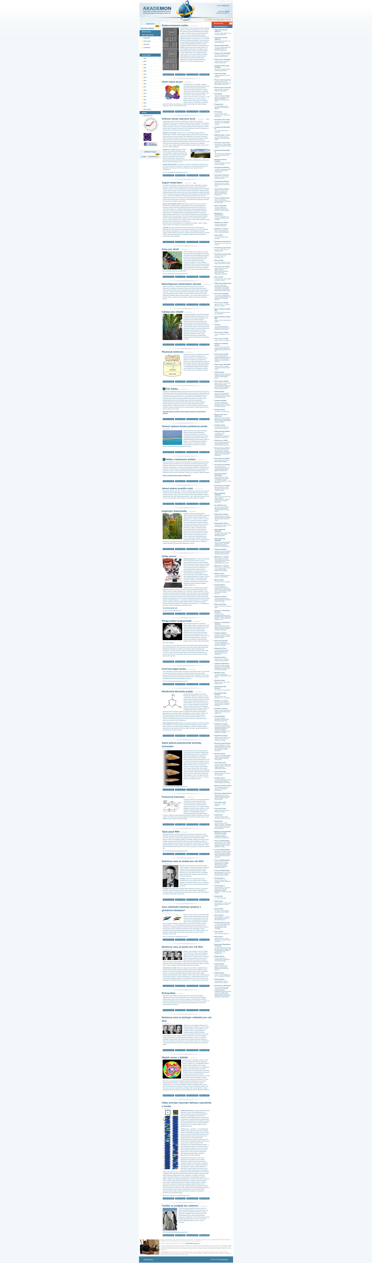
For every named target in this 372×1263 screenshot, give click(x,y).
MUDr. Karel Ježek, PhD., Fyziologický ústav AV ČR (176, 1195)
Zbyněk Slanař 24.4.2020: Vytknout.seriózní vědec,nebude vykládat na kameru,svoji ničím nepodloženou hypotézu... (222, 270)
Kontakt (223, 5)
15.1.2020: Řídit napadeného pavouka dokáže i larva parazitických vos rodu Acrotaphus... (222, 925)
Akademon (145, 1)
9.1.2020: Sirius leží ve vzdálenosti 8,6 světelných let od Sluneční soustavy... (222, 958)
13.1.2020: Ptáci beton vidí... (222, 932)
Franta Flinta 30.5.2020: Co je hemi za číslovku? (222, 40)
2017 (145, 87)
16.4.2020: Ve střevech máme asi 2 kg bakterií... (222, 311)
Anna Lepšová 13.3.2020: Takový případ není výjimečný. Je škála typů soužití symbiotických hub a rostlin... (222, 560)
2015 (145, 93)
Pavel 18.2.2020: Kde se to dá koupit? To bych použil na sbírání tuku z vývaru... (222, 738)
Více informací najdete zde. (170, 608)
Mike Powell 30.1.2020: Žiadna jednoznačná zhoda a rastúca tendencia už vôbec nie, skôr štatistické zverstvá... (223, 843)
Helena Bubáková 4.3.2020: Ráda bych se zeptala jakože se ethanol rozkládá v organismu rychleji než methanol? (223, 626)
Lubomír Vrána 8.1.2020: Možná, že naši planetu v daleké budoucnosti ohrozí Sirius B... (222, 967)
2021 (145, 74)
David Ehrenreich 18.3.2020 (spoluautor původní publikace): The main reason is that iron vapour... (223, 517)
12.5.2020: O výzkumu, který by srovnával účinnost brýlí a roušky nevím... (223, 170)
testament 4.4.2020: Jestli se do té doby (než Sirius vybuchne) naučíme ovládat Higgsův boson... (223, 375)
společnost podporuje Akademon (222, 12)
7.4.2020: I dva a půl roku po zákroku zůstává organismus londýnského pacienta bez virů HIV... (223, 347)
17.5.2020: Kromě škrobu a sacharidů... (222, 129)
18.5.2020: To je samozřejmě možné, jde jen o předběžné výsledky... (222, 122)
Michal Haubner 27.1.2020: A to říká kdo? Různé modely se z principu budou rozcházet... (223, 873)
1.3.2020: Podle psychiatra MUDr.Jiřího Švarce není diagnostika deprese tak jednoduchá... (222, 651)
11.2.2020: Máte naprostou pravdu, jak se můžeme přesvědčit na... (223, 788)
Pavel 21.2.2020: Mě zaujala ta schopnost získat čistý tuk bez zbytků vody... (223, 711)
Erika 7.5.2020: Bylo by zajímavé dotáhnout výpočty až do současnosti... (223, 200)
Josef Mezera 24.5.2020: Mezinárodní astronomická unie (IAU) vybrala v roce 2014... (223, 82)
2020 (145, 77)
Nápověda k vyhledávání (147, 28)
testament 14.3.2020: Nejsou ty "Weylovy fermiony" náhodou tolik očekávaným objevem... (223, 551)
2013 (145, 99)
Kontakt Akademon (223, 1259)
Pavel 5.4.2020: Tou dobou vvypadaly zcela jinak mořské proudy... (222, 367)
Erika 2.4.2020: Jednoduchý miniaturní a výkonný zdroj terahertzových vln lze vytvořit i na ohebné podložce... (223, 394)
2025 (145, 61)
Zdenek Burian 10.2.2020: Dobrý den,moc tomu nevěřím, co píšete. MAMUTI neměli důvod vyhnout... (223, 796)
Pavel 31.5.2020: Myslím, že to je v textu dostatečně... (223, 32)
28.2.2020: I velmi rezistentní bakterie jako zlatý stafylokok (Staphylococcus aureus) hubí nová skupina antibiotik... (222, 666)
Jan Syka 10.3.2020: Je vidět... (223, 580)
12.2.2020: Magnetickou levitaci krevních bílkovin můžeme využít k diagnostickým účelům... (223, 780)
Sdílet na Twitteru (204, 74)
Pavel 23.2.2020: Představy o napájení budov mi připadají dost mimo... (222, 703)
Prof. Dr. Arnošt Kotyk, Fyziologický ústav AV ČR (175, 172)
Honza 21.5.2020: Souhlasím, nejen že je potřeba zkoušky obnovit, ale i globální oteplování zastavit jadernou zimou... (222, 97)
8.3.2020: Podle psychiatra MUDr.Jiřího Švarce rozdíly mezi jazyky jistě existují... (223, 599)
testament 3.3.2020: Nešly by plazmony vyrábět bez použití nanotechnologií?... (222, 635)
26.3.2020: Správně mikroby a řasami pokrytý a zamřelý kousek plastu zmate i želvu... (222, 443)
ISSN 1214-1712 (148, 115)
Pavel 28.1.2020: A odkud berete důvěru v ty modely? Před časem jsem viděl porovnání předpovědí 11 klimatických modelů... (222, 863)
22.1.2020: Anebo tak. (220, 897)
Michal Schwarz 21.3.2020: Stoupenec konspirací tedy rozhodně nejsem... (222, 488)
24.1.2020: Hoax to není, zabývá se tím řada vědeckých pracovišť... (222, 880)
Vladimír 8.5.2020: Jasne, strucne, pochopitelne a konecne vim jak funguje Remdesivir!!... (222, 192)
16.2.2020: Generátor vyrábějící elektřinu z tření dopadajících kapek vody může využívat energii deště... (223, 756)
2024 (145, 64)
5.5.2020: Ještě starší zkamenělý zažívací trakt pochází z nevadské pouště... (222, 208)
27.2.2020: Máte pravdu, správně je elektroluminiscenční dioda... (223, 675)
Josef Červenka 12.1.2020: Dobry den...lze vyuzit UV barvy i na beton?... (223, 939)
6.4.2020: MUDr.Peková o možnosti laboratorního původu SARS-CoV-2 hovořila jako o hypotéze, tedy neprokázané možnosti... (223, 357)
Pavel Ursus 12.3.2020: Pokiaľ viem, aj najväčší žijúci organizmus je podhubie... (223, 568)
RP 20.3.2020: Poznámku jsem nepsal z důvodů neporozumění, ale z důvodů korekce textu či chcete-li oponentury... (223, 497)
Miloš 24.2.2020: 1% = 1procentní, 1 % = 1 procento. (222, 695)
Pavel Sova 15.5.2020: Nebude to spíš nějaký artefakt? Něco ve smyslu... (223, 145)
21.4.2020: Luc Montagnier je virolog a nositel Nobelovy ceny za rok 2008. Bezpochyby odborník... (223, 296)
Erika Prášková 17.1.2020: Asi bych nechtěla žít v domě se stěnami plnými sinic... (222, 917)
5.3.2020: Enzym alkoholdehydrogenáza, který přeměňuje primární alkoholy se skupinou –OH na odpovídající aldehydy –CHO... (223, 615)
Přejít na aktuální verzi (219, 19)
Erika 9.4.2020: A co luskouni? (222, 339)
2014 (145, 96)
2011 (145, 106)
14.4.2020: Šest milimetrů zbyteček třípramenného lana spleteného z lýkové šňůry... (222, 327)
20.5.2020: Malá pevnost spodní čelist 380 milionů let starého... (222, 106)
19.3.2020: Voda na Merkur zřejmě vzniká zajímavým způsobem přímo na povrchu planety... (222, 508)
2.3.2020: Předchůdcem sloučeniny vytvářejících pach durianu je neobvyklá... (222, 643)
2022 (145, 71)
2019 (145, 80)
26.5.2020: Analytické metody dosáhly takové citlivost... (222, 68)
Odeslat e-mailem (180, 74)
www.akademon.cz (153, 156)
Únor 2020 (146, 44)
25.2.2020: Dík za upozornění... (223, 688)
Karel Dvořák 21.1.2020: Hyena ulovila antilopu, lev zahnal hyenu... (223, 903)
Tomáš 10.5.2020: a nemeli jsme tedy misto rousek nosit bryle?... (222, 184)
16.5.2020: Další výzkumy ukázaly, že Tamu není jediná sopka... (222, 137)
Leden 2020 (147, 47)
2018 (145, 83)
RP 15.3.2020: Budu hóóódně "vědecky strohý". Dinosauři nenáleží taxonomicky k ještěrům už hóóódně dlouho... (223, 542)
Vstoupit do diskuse (168, 74)
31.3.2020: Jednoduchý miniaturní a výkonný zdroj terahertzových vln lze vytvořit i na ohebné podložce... (223, 403)
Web (144, 156)
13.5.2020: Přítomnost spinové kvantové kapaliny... (223, 162)
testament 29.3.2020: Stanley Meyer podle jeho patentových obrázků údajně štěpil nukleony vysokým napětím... (223, 418)
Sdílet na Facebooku (192, 74)
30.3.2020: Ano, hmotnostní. (222, 410)
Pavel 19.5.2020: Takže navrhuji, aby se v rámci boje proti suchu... (222, 114)
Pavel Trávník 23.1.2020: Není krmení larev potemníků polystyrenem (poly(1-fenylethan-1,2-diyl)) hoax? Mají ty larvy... (223, 889)
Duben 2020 (147, 38)
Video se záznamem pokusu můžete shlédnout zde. (177, 475)
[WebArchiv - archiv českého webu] (152, 125)
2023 (145, 68)
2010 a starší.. (147, 109)
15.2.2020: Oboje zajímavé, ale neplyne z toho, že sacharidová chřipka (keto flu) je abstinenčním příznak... (223, 765)
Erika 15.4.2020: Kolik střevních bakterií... (223, 319)
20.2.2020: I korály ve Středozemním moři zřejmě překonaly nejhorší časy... (222, 718)
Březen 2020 (147, 41)
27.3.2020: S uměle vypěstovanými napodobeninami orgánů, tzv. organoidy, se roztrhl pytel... (222, 434)
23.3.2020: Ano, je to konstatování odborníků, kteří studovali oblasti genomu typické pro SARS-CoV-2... (222, 467)
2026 (145, 58)
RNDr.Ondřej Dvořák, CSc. (193, 1243)
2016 (145, 90)
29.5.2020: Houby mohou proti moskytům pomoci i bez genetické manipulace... (223, 48)
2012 (145, 103)
